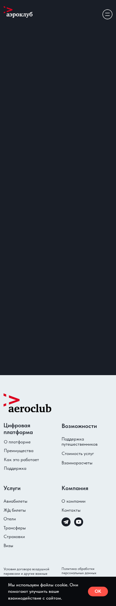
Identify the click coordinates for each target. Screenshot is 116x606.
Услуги (12, 488)
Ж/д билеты (15, 510)
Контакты (71, 510)
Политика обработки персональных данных (79, 570)
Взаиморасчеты (77, 462)
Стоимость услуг (78, 453)
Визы (8, 545)
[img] (107, 14)
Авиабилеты (15, 501)
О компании (73, 501)
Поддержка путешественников (80, 441)
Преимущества (19, 450)
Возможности (85, 54)
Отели (10, 518)
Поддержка (15, 468)
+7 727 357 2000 (29, 347)
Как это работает (21, 459)
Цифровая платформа (18, 428)
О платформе (17, 441)
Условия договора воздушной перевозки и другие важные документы (26, 573)
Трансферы (15, 527)
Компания (75, 488)
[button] (26, 187)
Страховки (14, 536)
